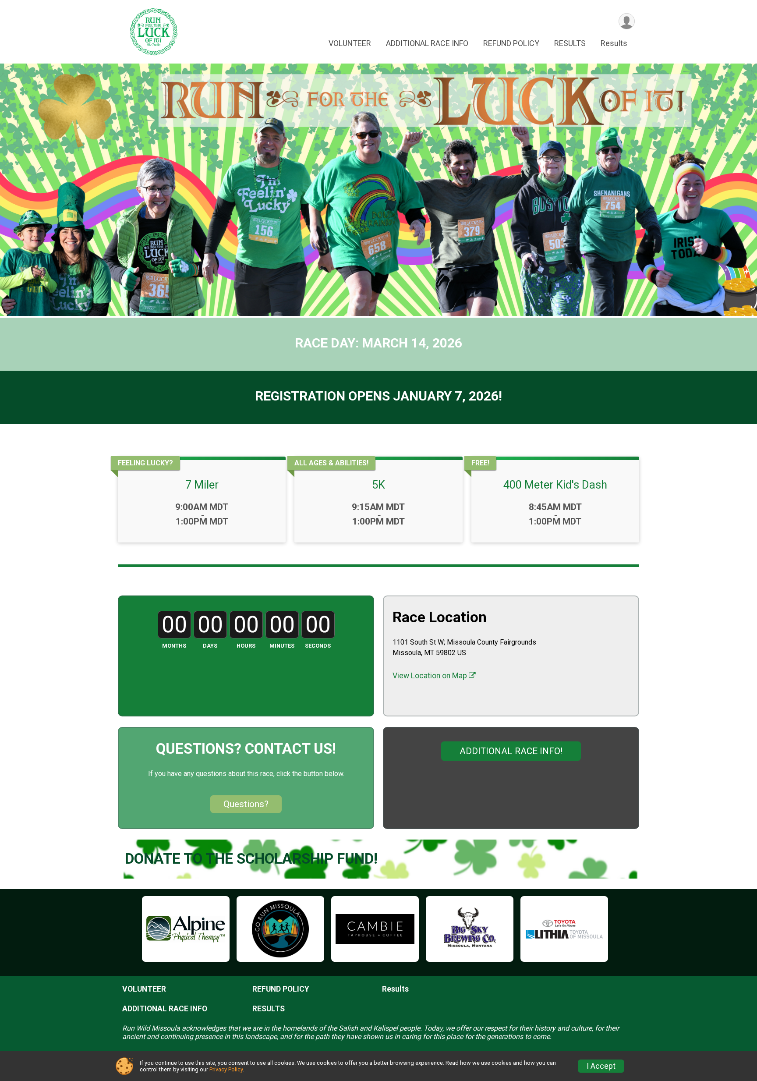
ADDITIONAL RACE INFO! (511, 751)
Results (614, 43)
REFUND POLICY (511, 43)
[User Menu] (627, 21)
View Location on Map (431, 675)
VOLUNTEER (350, 43)
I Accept (601, 1066)
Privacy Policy (226, 1069)
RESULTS (570, 43)
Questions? (246, 804)
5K (378, 484)
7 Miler (202, 484)
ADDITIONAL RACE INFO (427, 43)
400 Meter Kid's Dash (555, 484)
